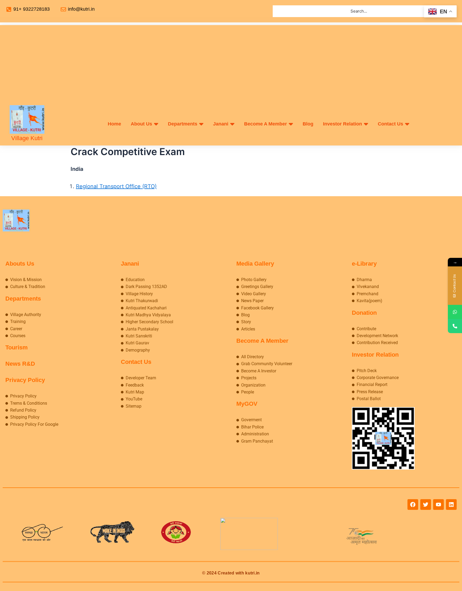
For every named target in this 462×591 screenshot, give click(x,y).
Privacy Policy (25, 380)
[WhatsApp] (455, 312)
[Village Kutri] (27, 119)
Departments (23, 298)
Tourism (16, 347)
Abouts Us (19, 263)
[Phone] (455, 326)
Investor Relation (375, 354)
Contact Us (136, 361)
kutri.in (252, 573)
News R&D (20, 363)
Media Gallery (255, 263)
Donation (364, 312)
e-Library (364, 263)
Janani (130, 263)
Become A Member (262, 340)
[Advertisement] (231, 62)
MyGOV (246, 403)
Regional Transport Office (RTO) (116, 186)
